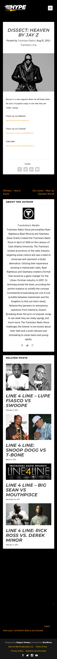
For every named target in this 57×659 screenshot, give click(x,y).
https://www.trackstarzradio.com (17, 120)
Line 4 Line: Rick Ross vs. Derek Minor (26, 535)
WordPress (47, 642)
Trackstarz (25, 45)
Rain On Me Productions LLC (20, 646)
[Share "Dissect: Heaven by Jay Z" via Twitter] (25, 169)
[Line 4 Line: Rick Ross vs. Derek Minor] (28, 514)
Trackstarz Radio (26, 41)
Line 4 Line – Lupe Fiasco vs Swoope (28, 400)
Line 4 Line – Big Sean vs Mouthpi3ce (26, 489)
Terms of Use (41, 646)
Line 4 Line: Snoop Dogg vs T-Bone (26, 450)
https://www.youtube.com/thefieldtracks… (20, 133)
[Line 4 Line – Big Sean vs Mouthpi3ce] (28, 471)
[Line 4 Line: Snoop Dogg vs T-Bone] (28, 427)
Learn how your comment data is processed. (26, 628)
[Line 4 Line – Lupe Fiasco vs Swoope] (28, 377)
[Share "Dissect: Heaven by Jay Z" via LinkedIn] (31, 169)
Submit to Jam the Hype (35, 651)
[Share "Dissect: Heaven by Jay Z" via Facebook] (20, 169)
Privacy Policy (17, 651)
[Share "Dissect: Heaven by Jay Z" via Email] (37, 169)
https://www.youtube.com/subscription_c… (21, 146)
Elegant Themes (23, 642)
